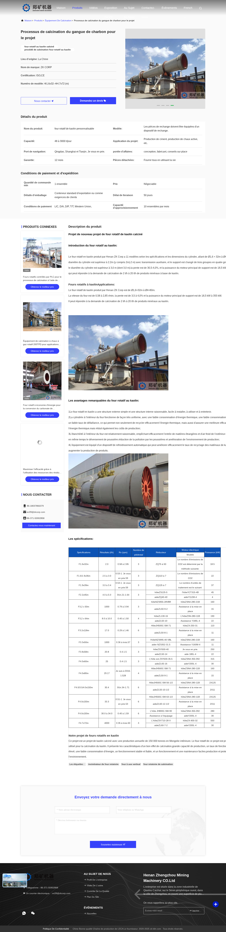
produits (38, 20)
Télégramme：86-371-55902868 (41, 887)
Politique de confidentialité (56, 929)
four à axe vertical (131, 764)
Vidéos (93, 7)
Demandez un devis (92, 100)
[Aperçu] (37, 7)
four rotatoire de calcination (158, 764)
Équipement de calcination (58, 20)
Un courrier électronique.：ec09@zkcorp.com (47, 893)
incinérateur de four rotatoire (103, 764)
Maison (61, 7)
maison (28, 20)
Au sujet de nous (129, 9)
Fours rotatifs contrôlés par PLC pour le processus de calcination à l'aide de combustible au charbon (42, 280)
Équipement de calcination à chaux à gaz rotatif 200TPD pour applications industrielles (41, 344)
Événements (169, 7)
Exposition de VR (110, 9)
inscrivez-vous (197, 911)
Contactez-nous (148, 9)
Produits (77, 7)
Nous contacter (42, 101)
